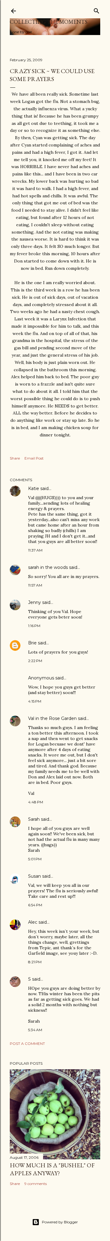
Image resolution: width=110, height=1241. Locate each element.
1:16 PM (34, 625)
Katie (33, 488)
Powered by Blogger (60, 1222)
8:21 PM (35, 962)
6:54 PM (35, 905)
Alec (32, 922)
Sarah (34, 819)
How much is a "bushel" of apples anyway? (52, 1169)
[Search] (96, 10)
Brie (32, 643)
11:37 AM (35, 550)
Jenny (34, 602)
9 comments (35, 1183)
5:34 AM (35, 1030)
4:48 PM (35, 802)
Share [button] (15, 458)
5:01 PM (35, 859)
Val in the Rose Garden (52, 718)
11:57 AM (35, 585)
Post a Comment (27, 1043)
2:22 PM (35, 660)
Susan (34, 876)
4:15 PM (34, 701)
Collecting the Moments (48, 21)
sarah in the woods (48, 567)
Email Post (34, 458)
